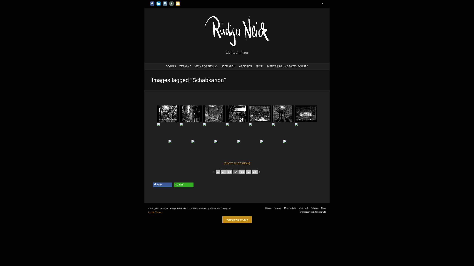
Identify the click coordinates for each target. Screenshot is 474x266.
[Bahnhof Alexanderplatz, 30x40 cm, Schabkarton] (237, 113)
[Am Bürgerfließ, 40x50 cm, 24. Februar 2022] (214, 113)
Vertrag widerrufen (237, 219)
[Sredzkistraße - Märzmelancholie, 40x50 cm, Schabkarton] (202, 148)
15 (242, 171)
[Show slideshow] (237, 163)
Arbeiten (245, 66)
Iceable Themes (155, 212)
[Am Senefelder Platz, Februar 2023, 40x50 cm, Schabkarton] (271, 148)
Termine (185, 66)
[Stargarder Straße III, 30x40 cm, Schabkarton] (191, 131)
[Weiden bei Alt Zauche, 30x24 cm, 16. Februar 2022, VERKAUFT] (283, 113)
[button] (162, 185)
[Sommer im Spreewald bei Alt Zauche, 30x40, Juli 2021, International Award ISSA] (248, 148)
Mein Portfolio (206, 66)
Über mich (228, 66)
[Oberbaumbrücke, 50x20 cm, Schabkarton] (306, 131)
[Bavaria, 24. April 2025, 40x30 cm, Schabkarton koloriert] (168, 131)
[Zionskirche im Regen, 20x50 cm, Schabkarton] (237, 131)
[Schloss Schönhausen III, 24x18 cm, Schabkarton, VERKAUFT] (306, 113)
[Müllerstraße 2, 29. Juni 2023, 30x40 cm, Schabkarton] (168, 113)
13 (229, 171)
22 (254, 171)
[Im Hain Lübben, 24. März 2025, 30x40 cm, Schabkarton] (225, 148)
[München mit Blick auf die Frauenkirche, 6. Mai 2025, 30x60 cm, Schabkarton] (191, 113)
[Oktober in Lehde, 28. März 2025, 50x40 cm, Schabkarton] (179, 148)
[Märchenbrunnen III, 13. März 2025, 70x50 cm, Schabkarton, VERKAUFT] (294, 148)
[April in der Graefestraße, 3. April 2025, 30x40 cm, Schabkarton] (260, 131)
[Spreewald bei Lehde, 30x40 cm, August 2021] (283, 131)
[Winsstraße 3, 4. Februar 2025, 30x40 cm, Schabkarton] (214, 131)
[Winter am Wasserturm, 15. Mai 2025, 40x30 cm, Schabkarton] (260, 113)
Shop (259, 66)
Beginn (171, 66)
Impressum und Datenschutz (287, 66)
